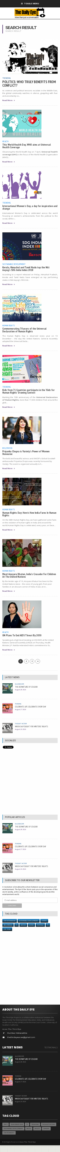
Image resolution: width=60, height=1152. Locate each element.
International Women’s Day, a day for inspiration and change (29, 207)
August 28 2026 (20, 690)
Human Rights (8, 325)
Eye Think (7, 929)
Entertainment (9, 921)
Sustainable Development (14, 264)
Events (44, 921)
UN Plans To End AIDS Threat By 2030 (21, 635)
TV (16, 925)
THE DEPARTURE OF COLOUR (26, 686)
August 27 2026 (20, 709)
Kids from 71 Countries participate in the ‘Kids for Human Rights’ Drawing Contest (28, 391)
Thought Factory (21, 724)
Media (29, 1128)
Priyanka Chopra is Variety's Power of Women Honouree (26, 453)
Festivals (40, 925)
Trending (6, 78)
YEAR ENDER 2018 (17, 1124)
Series (31, 925)
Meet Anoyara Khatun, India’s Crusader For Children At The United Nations (29, 575)
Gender (46, 1128)
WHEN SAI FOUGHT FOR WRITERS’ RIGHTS (31, 726)
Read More (7, 100)
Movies (23, 925)
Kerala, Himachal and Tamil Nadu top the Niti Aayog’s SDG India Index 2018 (25, 269)
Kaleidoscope (19, 684)
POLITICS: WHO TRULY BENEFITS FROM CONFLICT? (29, 83)
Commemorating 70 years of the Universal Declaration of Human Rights (24, 330)
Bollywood (7, 448)
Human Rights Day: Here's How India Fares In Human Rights (29, 514)
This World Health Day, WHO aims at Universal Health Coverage (26, 146)
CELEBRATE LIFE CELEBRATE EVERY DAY (30, 706)
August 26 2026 (20, 729)
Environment (9, 1133)
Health (5, 141)
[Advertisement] (30, 782)
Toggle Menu (31, 3)
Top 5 (5, 1124)
